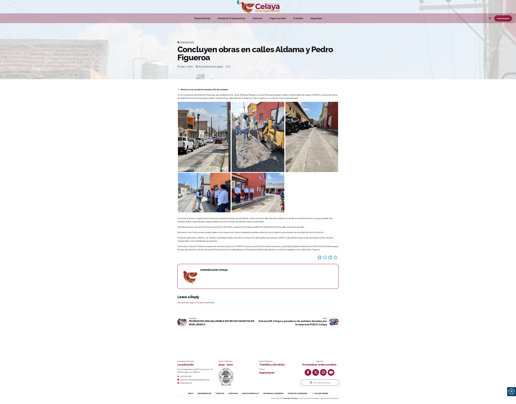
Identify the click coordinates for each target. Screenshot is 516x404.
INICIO (190, 393)
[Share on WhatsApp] (335, 257)
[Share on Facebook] (319, 257)
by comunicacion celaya (211, 66)
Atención (258, 18)
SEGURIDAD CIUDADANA (273, 393)
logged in (193, 302)
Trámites (298, 18)
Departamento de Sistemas (329, 398)
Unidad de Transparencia (231, 18)
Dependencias (202, 18)
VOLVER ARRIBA (321, 393)
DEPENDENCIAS (204, 393)
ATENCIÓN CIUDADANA (297, 393)
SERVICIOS (233, 393)
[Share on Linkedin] (330, 257)
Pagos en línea (278, 18)
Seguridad (316, 18)
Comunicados (187, 42)
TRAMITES (219, 393)
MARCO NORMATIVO (250, 393)
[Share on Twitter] (325, 257)
